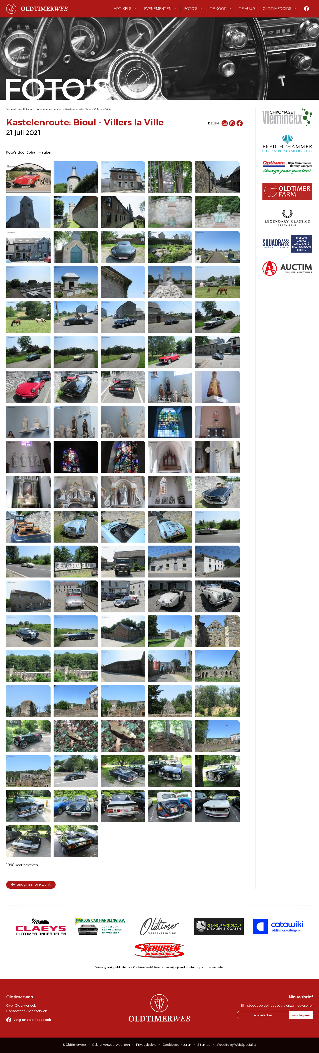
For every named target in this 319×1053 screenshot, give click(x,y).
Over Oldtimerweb (21, 1005)
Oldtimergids (277, 8)
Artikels (122, 8)
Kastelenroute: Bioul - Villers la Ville (88, 109)
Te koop (218, 8)
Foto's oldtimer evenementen (42, 109)
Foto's (190, 8)
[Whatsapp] (232, 123)
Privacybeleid (146, 1045)
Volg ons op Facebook (32, 1020)
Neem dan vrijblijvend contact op (177, 967)
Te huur (247, 8)
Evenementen (157, 8)
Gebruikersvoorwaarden (111, 1045)
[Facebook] (240, 123)
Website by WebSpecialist (236, 1045)
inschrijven (301, 1015)
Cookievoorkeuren (177, 1045)
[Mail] (225, 123)
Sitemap (204, 1045)
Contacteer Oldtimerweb (26, 1011)
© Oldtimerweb (74, 1045)
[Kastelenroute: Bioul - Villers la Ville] (28, 177)
